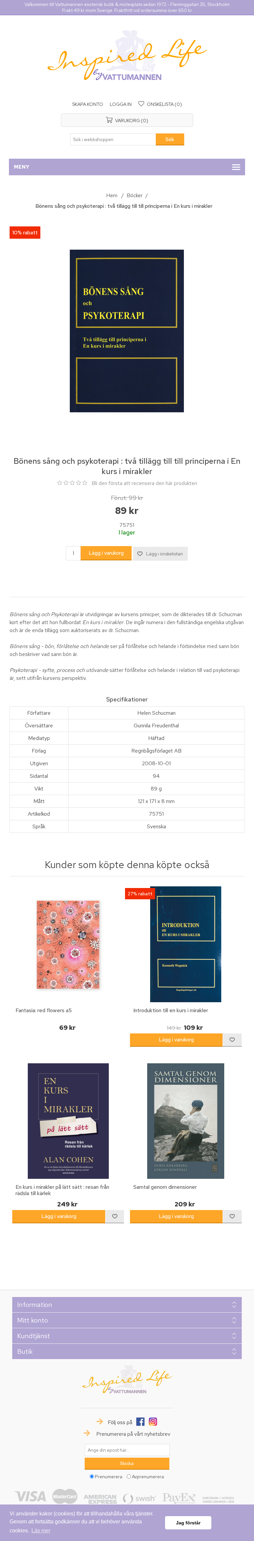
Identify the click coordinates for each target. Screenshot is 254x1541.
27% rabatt (140, 894)
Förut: (119, 498)
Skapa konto (87, 104)
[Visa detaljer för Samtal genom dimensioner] (185, 1121)
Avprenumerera (148, 1476)
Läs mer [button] (40, 1530)
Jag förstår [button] (188, 1522)
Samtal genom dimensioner (165, 1187)
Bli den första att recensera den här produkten (144, 483)
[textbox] (113, 139)
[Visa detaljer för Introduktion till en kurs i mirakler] (185, 944)
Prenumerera (108, 1476)
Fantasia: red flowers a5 (44, 1010)
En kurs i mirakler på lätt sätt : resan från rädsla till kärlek (62, 1190)
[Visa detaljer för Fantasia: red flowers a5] (68, 944)
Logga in (121, 104)
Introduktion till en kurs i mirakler (170, 1010)
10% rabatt (25, 232)
